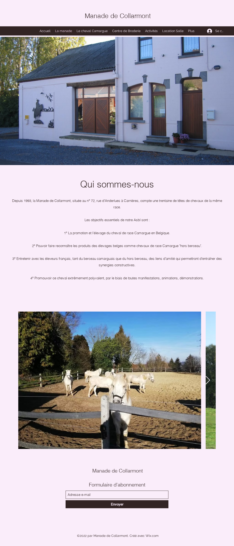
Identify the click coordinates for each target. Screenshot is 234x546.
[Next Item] (207, 380)
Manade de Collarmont (118, 16)
